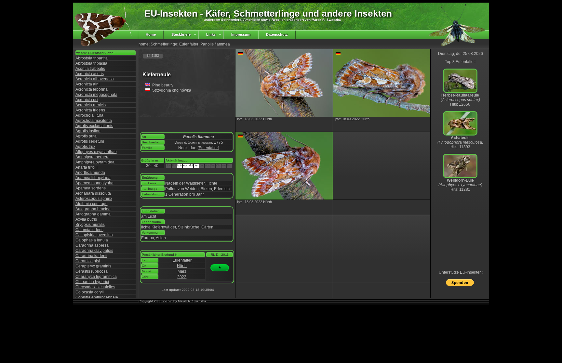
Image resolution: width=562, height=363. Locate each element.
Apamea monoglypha (94, 183)
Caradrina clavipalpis (94, 250)
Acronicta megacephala (96, 94)
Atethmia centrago (91, 203)
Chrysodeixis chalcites (95, 287)
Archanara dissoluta (93, 193)
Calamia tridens (89, 229)
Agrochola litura (89, 115)
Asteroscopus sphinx (93, 198)
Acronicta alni (87, 84)
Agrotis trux (85, 146)
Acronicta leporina (91, 89)
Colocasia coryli (89, 292)
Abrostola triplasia (91, 63)
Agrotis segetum (89, 141)
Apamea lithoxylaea (93, 177)
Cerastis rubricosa (91, 271)
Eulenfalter (188, 44)
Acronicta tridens (90, 110)
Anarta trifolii (86, 167)
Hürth (182, 266)
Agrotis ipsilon (87, 131)
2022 (181, 277)
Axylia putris (86, 219)
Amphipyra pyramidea (94, 162)
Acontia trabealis (90, 68)
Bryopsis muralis (90, 224)
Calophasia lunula (91, 240)
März (182, 271)
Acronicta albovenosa (94, 79)
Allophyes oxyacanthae (96, 151)
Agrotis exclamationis (94, 125)
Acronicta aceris (89, 73)
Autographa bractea (93, 209)
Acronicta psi (86, 99)
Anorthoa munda (90, 172)
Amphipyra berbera (92, 157)
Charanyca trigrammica (96, 276)
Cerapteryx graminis (93, 266)
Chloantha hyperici (92, 281)
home (144, 44)
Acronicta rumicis (90, 105)
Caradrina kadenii (91, 255)
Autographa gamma (93, 214)
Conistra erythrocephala (96, 297)
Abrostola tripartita (91, 58)
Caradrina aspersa (92, 245)
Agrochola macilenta (93, 120)
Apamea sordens (90, 188)
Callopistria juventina (94, 235)
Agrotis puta (86, 136)
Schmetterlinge (164, 44)
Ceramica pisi (87, 261)
